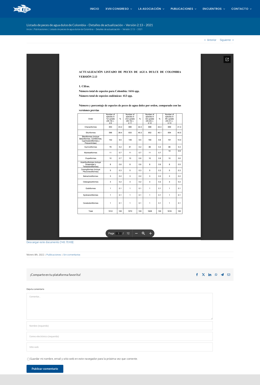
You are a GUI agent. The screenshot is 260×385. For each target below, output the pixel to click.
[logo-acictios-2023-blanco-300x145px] (22, 5)
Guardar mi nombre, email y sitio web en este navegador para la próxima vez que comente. (84, 358)
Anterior (211, 40)
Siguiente (225, 40)
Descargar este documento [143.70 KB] (50, 242)
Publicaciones (53, 254)
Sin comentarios (71, 254)
